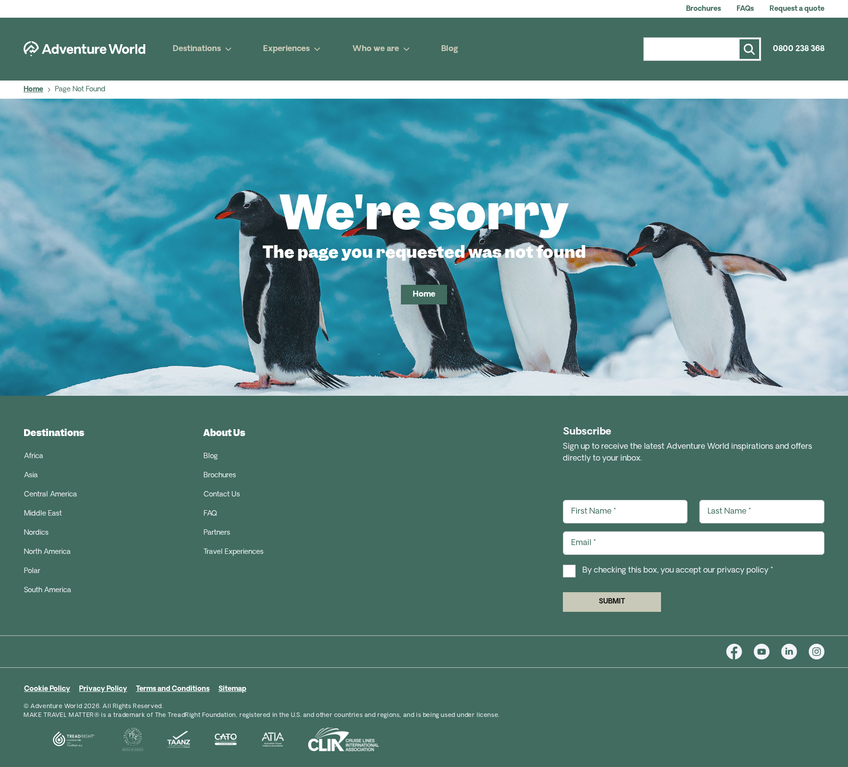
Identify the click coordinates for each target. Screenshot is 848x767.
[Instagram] (816, 651)
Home (33, 89)
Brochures (703, 9)
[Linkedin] (795, 651)
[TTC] (121, 739)
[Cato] (214, 739)
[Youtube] (767, 651)
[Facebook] (740, 651)
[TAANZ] (166, 739)
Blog (449, 49)
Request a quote (796, 9)
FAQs (745, 9)
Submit (612, 601)
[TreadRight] (61, 739)
